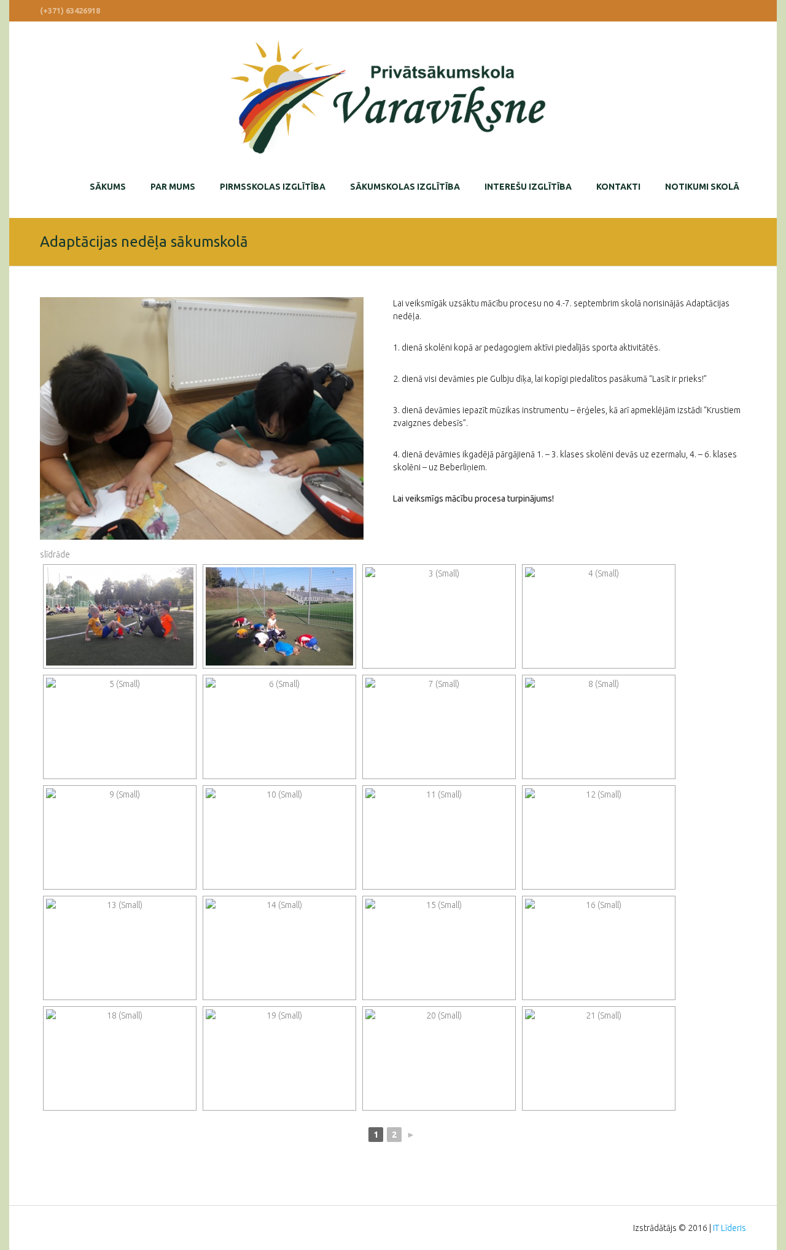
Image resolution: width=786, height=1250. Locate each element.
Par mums (172, 187)
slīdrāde (55, 554)
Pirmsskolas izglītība (272, 187)
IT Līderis (729, 1228)
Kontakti (618, 187)
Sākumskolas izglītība (405, 187)
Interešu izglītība (528, 187)
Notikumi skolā (702, 187)
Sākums (108, 187)
